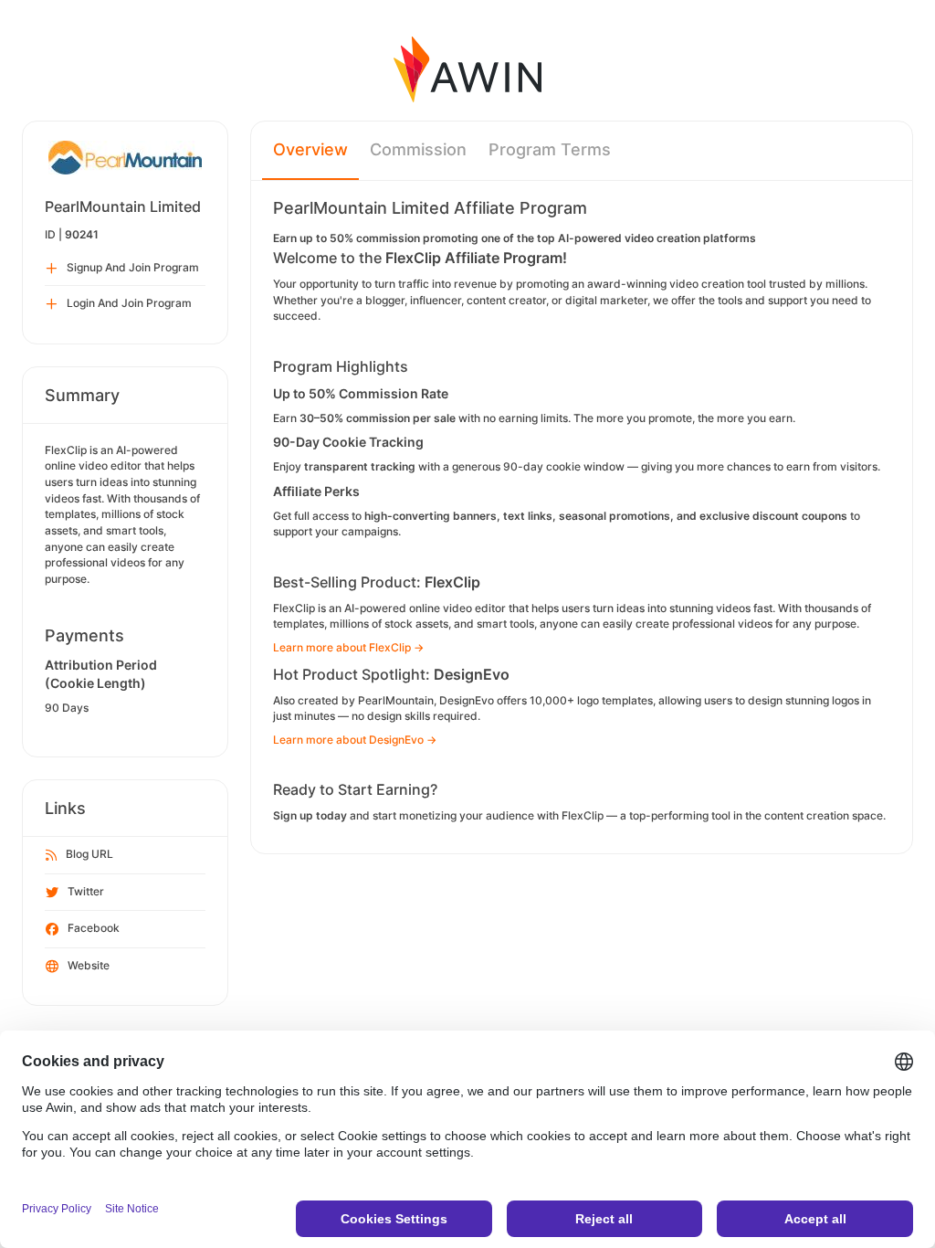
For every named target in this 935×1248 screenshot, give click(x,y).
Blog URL (89, 854)
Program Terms (550, 149)
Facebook (94, 928)
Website (89, 965)
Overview (310, 149)
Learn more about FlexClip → (348, 647)
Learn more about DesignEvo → (354, 739)
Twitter (86, 891)
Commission (418, 149)
